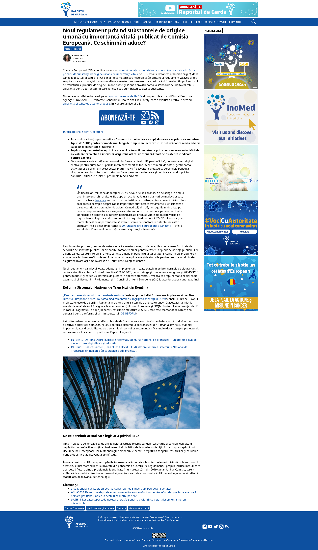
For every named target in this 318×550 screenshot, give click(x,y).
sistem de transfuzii (139, 508)
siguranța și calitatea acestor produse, (87, 103)
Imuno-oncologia (119, 22)
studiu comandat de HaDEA (126, 96)
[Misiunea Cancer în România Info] (231, 309)
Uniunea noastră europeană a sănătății (146, 226)
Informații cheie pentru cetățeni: (83, 132)
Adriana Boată (80, 55)
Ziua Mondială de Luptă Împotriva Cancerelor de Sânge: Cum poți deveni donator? (122, 488)
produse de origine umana (100, 508)
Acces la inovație (215, 22)
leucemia (100, 200)
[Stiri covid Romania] (231, 88)
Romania (121, 508)
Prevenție (235, 22)
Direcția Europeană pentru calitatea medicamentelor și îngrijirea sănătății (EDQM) (114, 299)
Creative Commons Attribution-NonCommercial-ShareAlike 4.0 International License (172, 540)
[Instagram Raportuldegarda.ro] (221, 528)
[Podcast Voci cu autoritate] (231, 254)
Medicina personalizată (89, 22)
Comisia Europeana (74, 508)
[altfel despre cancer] (231, 198)
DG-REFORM (128, 313)
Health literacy (192, 22)
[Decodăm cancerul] (231, 143)
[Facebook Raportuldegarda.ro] (204, 528)
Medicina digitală (167, 22)
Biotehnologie (143, 22)
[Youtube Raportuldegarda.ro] (210, 528)
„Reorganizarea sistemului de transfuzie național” (94, 295)
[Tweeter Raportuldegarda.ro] (215, 528)
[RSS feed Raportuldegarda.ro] (227, 528)
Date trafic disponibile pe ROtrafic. (159, 545)
